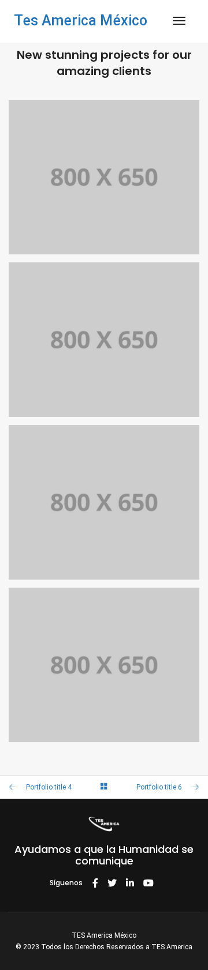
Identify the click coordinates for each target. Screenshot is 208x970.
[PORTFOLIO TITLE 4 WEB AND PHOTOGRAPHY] (104, 665)
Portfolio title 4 (49, 787)
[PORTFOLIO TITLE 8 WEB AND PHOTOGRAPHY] (104, 177)
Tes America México (80, 20)
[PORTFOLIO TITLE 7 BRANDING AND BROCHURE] (104, 339)
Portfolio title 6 (159, 787)
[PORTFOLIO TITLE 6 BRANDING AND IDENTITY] (104, 502)
